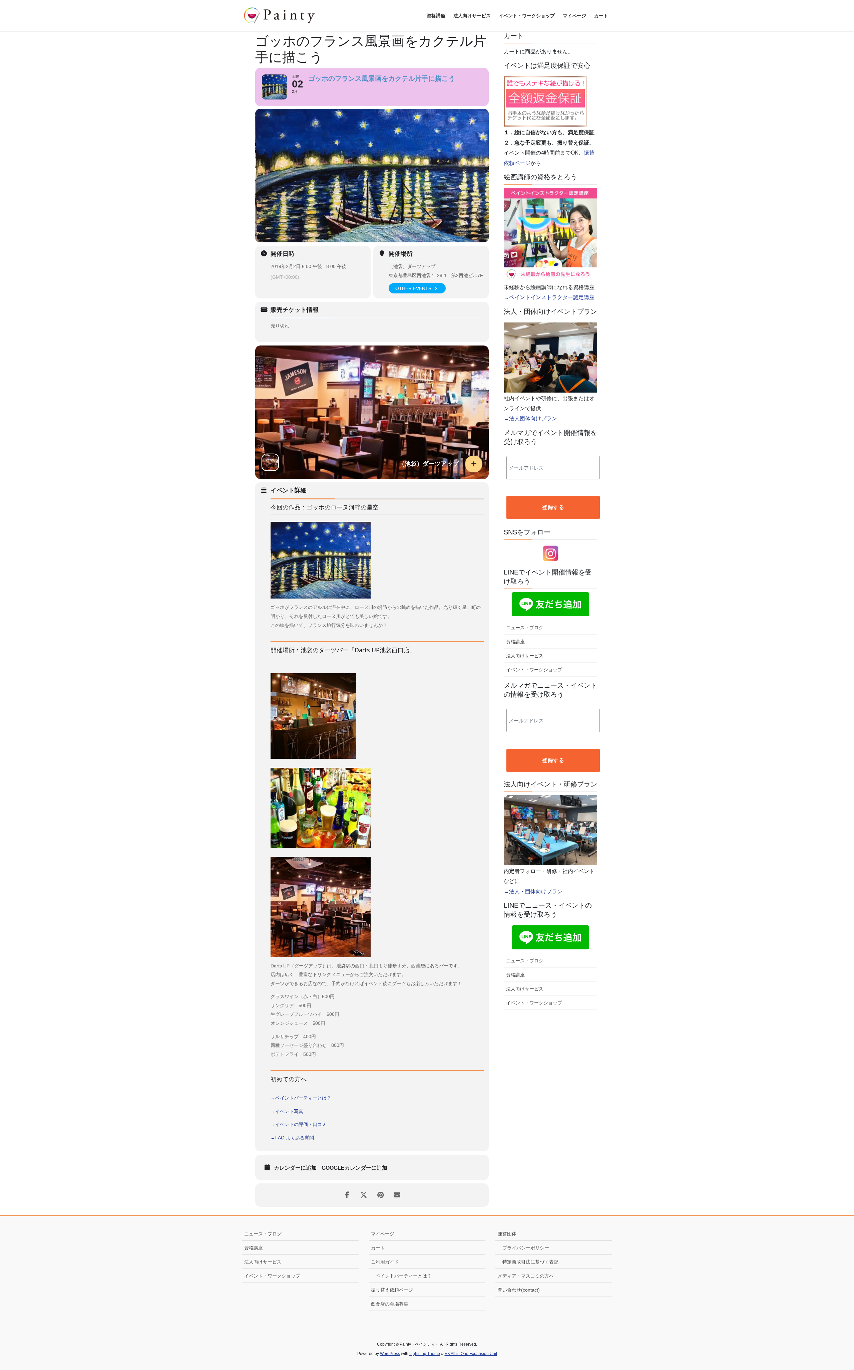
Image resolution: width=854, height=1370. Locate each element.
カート (378, 1247)
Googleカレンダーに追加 (354, 1168)
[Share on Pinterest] (380, 1195)
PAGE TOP (829, 1323)
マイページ (382, 1233)
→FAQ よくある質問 (292, 1137)
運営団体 (507, 1233)
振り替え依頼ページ (392, 1290)
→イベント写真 (287, 1111)
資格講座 (515, 641)
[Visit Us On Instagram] (550, 553)
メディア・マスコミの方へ (526, 1276)
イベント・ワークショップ (534, 669)
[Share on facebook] (347, 1195)
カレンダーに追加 (295, 1168)
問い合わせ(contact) (519, 1290)
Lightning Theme (424, 1353)
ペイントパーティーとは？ (404, 1276)
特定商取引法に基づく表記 (530, 1262)
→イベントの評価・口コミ (299, 1124)
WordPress (390, 1353)
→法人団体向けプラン (530, 418)
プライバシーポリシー (525, 1247)
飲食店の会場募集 (389, 1304)
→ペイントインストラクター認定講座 (549, 297)
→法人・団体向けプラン (533, 891)
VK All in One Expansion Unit (471, 1353)
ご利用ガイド (385, 1262)
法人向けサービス (524, 655)
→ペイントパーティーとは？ (301, 1098)
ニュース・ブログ (524, 627)
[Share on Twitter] (363, 1195)
